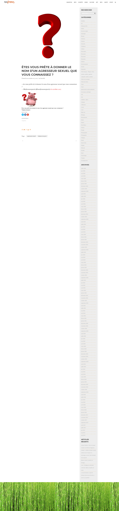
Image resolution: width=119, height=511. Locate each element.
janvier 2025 (84, 211)
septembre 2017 (84, 422)
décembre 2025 (84, 186)
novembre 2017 (84, 417)
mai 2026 (83, 173)
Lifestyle (83, 102)
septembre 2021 (84, 303)
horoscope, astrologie (86, 92)
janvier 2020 (84, 351)
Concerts (83, 43)
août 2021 (83, 305)
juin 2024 (83, 226)
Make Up (83, 112)
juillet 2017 (83, 427)
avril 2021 (83, 313)
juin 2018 (83, 399)
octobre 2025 (84, 188)
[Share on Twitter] (24, 129)
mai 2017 (83, 432)
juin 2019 (83, 369)
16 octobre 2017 (55, 89)
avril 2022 (83, 287)
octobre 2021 (84, 300)
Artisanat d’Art (84, 26)
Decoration (83, 51)
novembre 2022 (84, 272)
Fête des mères (84, 81)
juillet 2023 (83, 252)
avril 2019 (83, 374)
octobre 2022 (84, 275)
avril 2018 (83, 404)
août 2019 (83, 364)
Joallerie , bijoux (84, 99)
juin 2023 (83, 254)
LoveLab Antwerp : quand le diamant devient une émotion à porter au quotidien (87, 475)
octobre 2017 (84, 420)
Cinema (83, 41)
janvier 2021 (84, 320)
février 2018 (83, 409)
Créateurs (83, 46)
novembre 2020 (84, 326)
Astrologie (83, 33)
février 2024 (83, 237)
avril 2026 (83, 176)
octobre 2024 (84, 216)
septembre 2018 (84, 392)
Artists (82, 28)
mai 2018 (83, 402)
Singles (82, 145)
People (82, 130)
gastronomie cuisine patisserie (87, 89)
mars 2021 (83, 315)
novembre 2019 (84, 356)
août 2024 (83, 221)
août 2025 (83, 193)
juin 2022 (83, 282)
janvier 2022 (84, 292)
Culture (82, 48)
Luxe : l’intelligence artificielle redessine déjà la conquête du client (87, 468)
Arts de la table (84, 31)
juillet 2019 (83, 366)
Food (82, 84)
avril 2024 (83, 231)
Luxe (82, 109)
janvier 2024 (84, 239)
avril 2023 (83, 259)
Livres (82, 107)
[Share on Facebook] (22, 129)
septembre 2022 (84, 277)
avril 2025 (83, 204)
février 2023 (83, 265)
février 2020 (83, 348)
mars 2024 (83, 234)
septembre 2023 (84, 249)
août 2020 (83, 333)
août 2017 (83, 425)
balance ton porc (42, 136)
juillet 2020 (83, 336)
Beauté (82, 36)
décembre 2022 (84, 270)
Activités (83, 21)
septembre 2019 (84, 361)
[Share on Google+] (26, 129)
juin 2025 (83, 198)
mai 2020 (83, 341)
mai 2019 (83, 371)
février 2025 (83, 209)
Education (83, 59)
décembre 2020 (84, 323)
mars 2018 (83, 407)
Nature (82, 122)
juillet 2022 (83, 280)
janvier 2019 (84, 381)
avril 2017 (83, 435)
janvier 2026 (84, 183)
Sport (82, 153)
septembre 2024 (84, 219)
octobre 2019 (84, 359)
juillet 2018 (83, 397)
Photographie (84, 132)
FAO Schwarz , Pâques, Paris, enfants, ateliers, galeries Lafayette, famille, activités (87, 74)
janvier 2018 (84, 412)
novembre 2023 (84, 244)
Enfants (82, 61)
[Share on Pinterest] (30, 129)
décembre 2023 (84, 242)
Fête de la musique (85, 79)
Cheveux (83, 38)
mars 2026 (83, 178)
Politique (83, 137)
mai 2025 (83, 201)
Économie (83, 54)
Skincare (83, 147)
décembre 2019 (84, 353)
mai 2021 (83, 310)
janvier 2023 (84, 267)
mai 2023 (83, 257)
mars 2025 (83, 206)
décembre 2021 (84, 295)
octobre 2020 (84, 328)
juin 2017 (83, 430)
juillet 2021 (83, 308)
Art (81, 23)
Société (42, 78)
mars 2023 (83, 262)
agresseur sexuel (31, 136)
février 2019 (83, 379)
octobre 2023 (84, 247)
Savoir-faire (83, 142)
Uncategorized (84, 160)
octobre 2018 (84, 389)
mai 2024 (83, 229)
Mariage (83, 114)
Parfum (82, 127)
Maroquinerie (84, 117)
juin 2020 (83, 338)
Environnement (84, 64)
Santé (82, 140)
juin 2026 (83, 170)
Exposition (83, 69)
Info (82, 94)
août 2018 (83, 394)
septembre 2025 (84, 191)
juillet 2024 (83, 224)
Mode (82, 120)
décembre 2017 (84, 415)
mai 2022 (83, 285)
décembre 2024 (84, 214)
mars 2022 (83, 290)
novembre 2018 (84, 387)
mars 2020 (83, 346)
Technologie (83, 155)
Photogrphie (83, 135)
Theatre (83, 158)
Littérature (83, 104)
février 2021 (83, 318)
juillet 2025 (83, 196)
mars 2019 (83, 376)
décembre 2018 (84, 384)
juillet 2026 (83, 168)
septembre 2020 (84, 331)
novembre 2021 (84, 298)
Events (82, 66)
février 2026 (83, 181)
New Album (83, 125)
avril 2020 (83, 343)
